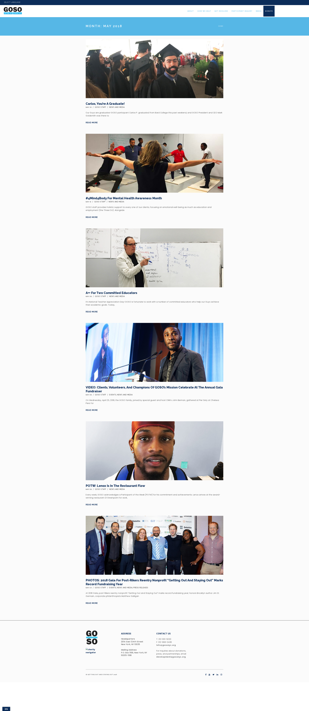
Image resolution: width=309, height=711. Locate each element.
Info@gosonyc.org (166, 645)
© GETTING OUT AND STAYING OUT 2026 (101, 674)
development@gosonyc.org (171, 657)
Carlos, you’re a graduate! (105, 104)
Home (220, 26)
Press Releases (140, 588)
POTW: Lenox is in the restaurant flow (115, 486)
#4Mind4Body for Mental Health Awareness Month (124, 198)
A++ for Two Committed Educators (111, 293)
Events (112, 395)
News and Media (117, 107)
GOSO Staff (100, 107)
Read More (92, 122)
